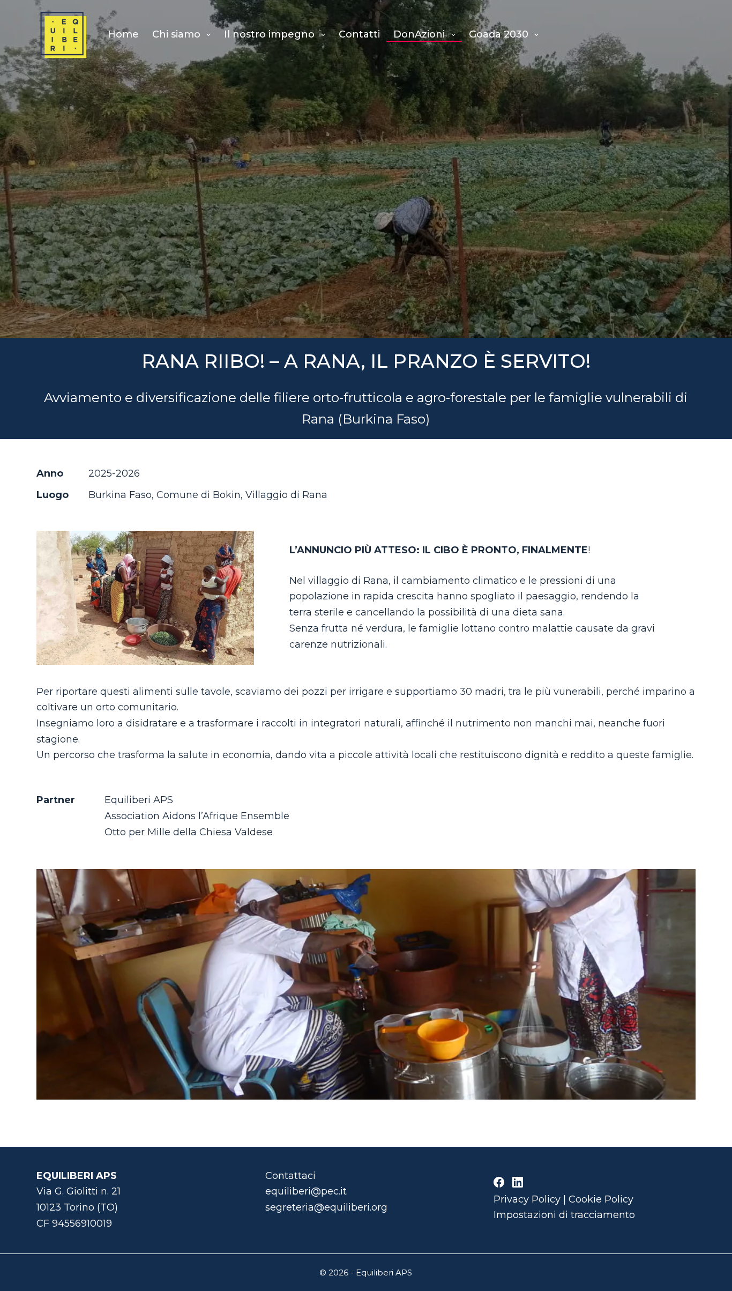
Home (123, 34)
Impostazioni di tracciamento (564, 1215)
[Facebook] (499, 1182)
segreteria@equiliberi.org (326, 1207)
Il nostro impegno (269, 34)
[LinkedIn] (517, 1182)
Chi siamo (176, 34)
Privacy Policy (527, 1199)
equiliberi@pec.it (306, 1191)
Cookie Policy (601, 1199)
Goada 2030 (498, 34)
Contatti (359, 34)
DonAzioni (419, 34)
